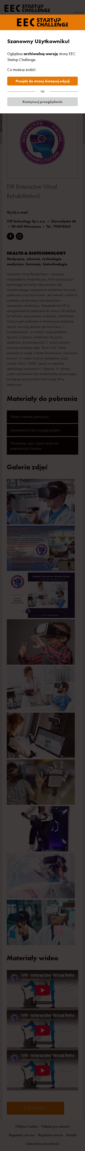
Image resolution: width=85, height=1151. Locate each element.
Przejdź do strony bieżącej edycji (43, 81)
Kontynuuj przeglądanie (42, 101)
